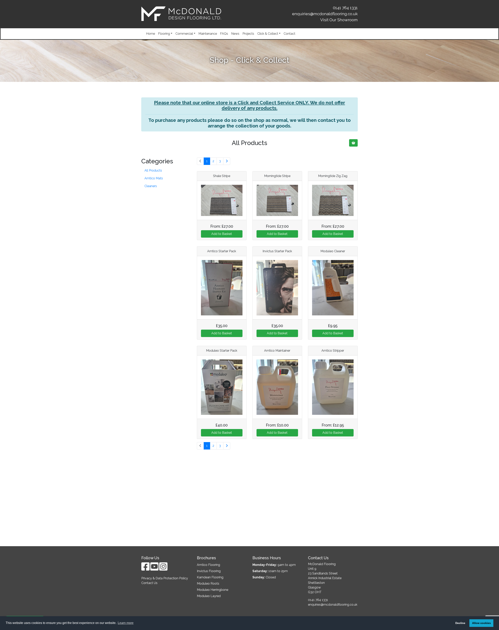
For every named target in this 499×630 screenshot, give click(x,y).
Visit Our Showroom (339, 19)
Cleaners (150, 186)
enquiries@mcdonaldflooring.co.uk (325, 13)
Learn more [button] (126, 623)
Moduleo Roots (208, 583)
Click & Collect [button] (267, 33)
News (235, 33)
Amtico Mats (153, 178)
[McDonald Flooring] (181, 13)
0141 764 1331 (345, 7)
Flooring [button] (164, 33)
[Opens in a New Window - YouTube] (154, 569)
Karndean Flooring (210, 577)
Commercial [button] (184, 33)
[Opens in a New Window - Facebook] (145, 569)
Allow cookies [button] (481, 623)
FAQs (224, 33)
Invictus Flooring (209, 571)
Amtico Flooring (208, 565)
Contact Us (149, 583)
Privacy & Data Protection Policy (164, 578)
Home (150, 33)
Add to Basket (221, 234)
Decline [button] (460, 623)
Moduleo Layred (209, 596)
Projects (248, 33)
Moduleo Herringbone (212, 590)
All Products (153, 170)
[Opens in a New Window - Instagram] (163, 569)
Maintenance (207, 33)
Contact (289, 33)
